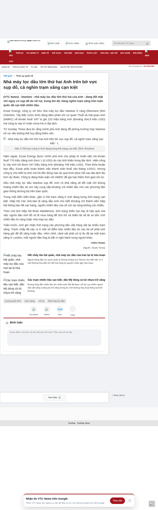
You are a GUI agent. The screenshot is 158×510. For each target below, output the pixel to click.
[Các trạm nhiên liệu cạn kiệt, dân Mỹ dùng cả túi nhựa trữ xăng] (14, 286)
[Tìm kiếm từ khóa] (148, 43)
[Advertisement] (134, 92)
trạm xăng (30, 301)
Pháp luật (92, 53)
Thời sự (19, 53)
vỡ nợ (41, 301)
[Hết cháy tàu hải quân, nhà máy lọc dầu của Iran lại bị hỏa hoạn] (14, 263)
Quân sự (6, 67)
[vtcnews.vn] (34, 309)
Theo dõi (117, 500)
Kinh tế (45, 53)
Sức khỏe (125, 53)
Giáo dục (79, 53)
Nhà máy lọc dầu (56, 301)
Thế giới (68, 53)
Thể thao (56, 53)
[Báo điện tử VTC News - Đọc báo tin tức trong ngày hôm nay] (24, 44)
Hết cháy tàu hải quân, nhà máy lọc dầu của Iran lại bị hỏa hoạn (66, 255)
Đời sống (137, 53)
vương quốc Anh (13, 301)
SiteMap (71, 423)
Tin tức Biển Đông (48, 67)
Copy (72, 315)
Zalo (60, 314)
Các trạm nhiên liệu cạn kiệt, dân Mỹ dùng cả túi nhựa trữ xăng (66, 279)
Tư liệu (34, 67)
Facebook (33, 314)
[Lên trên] (152, 504)
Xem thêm (53, 397)
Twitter (47, 314)
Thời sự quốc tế (20, 67)
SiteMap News (83, 423)
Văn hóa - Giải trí (108, 53)
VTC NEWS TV (32, 53)
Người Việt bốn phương (71, 67)
